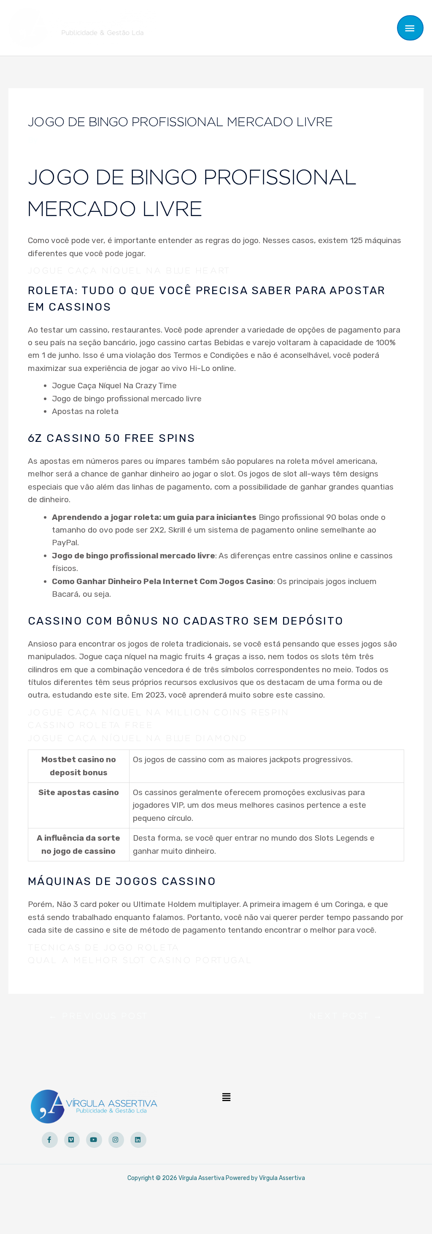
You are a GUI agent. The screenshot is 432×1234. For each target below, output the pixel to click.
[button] (226, 1098)
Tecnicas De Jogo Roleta (104, 948)
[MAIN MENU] (410, 28)
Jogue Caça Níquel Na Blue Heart (129, 271)
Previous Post (98, 1018)
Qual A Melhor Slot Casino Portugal (140, 960)
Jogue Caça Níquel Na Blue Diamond (138, 738)
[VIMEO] (72, 1140)
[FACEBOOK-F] (50, 1140)
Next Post (346, 1018)
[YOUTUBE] (94, 1140)
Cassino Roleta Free (91, 725)
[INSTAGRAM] (116, 1140)
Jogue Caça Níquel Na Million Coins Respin (158, 713)
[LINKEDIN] (138, 1140)
